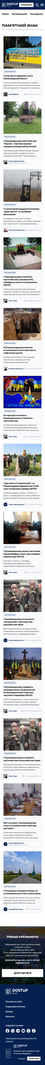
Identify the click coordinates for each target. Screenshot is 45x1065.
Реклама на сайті (14, 1001)
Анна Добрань (13, 94)
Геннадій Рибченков (15, 909)
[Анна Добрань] (6, 94)
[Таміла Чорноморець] (6, 505)
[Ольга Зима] (6, 301)
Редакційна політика (15, 1006)
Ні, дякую (21, 1059)
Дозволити (34, 1059)
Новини (5, 14)
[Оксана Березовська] (6, 640)
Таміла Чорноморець (16, 504)
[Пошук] (36, 4)
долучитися (22, 973)
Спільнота (26, 5)
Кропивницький (19, 14)
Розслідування (37, 14)
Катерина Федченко (15, 369)
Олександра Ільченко (16, 161)
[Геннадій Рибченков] (6, 909)
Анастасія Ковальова (16, 230)
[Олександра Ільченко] (6, 162)
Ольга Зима (12, 301)
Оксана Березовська (16, 640)
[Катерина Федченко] (6, 369)
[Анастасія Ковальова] (6, 230)
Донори (9, 1011)
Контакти (10, 1016)
